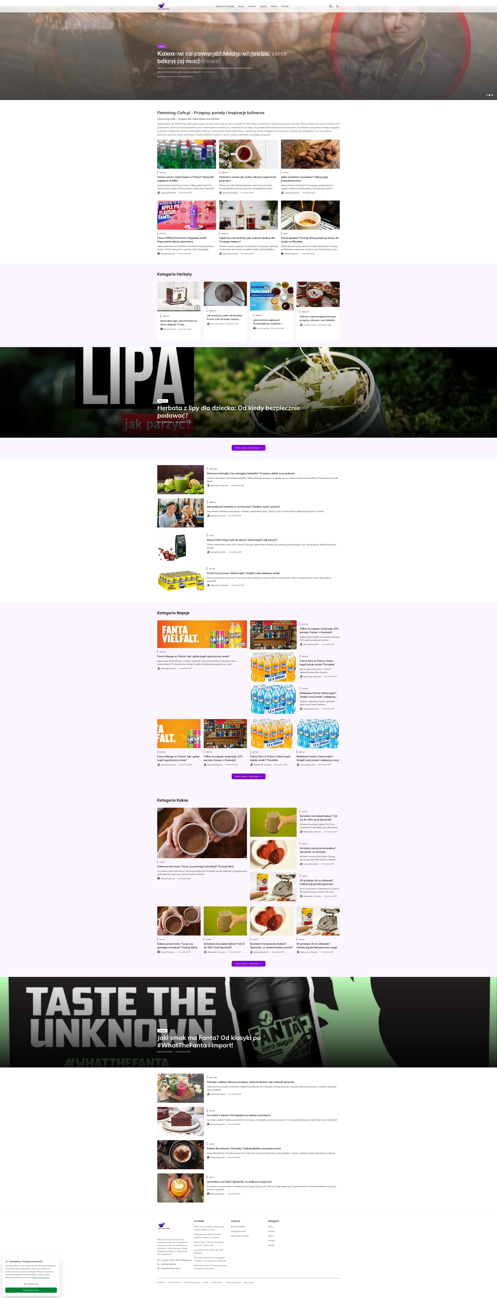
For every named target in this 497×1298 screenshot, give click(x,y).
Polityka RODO (217, 1282)
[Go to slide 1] (487, 95)
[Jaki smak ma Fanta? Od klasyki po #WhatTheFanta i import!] (248, 1022)
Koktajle (285, 6)
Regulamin (161, 1282)
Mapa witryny (249, 1282)
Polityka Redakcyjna (233, 1282)
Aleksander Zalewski (240, 1236)
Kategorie (273, 1220)
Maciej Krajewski (238, 1226)
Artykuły (199, 1220)
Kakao (274, 6)
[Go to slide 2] (489, 95)
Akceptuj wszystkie (31, 1290)
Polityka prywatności (191, 1282)
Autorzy (235, 1220)
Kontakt (205, 1282)
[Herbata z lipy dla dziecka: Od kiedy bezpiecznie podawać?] (248, 392)
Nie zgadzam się (31, 1284)
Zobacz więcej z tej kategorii (247, 448)
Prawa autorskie (175, 1282)
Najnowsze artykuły (225, 6)
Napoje (263, 6)
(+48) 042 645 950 (168, 1264)
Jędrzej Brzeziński (164, 76)
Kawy (241, 6)
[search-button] (330, 6)
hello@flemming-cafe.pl (170, 1268)
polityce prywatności (40, 1277)
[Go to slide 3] (492, 95)
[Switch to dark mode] (337, 6)
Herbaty (252, 6)
